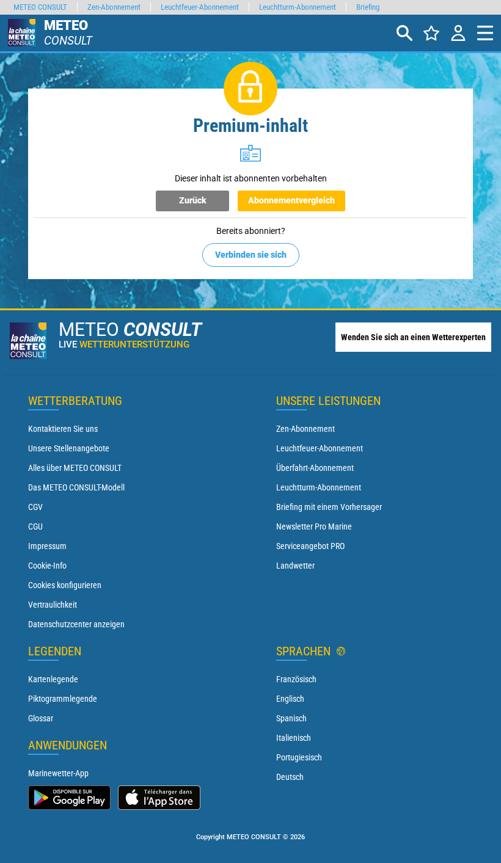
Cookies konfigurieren (64, 585)
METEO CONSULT (40, 7)
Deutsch (290, 777)
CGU (35, 526)
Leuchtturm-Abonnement (318, 487)
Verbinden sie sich (251, 255)
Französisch (296, 679)
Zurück (193, 200)
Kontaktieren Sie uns (63, 429)
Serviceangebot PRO (310, 546)
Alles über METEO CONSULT (75, 468)
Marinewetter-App (58, 773)
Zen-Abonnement (305, 429)
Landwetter (295, 565)
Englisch (290, 699)
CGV (35, 507)
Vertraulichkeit (52, 605)
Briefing (367, 7)
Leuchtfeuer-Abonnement (319, 448)
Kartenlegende (53, 679)
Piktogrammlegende (62, 699)
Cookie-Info (47, 565)
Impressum (47, 546)
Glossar (40, 718)
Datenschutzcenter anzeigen (76, 624)
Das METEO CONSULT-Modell (76, 487)
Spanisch (291, 718)
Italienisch (293, 738)
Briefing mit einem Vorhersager (329, 507)
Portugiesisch (299, 757)
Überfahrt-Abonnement (315, 468)
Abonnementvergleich (291, 200)
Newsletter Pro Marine (314, 526)
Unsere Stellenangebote (68, 448)
